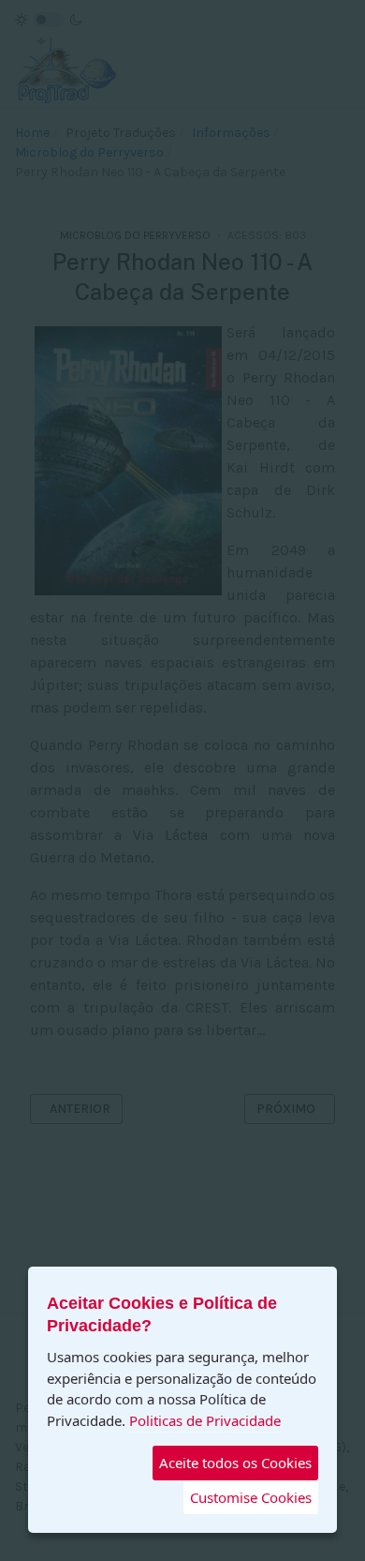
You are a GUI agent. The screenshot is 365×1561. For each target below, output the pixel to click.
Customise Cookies (251, 1497)
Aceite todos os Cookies (235, 1462)
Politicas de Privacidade (205, 1420)
